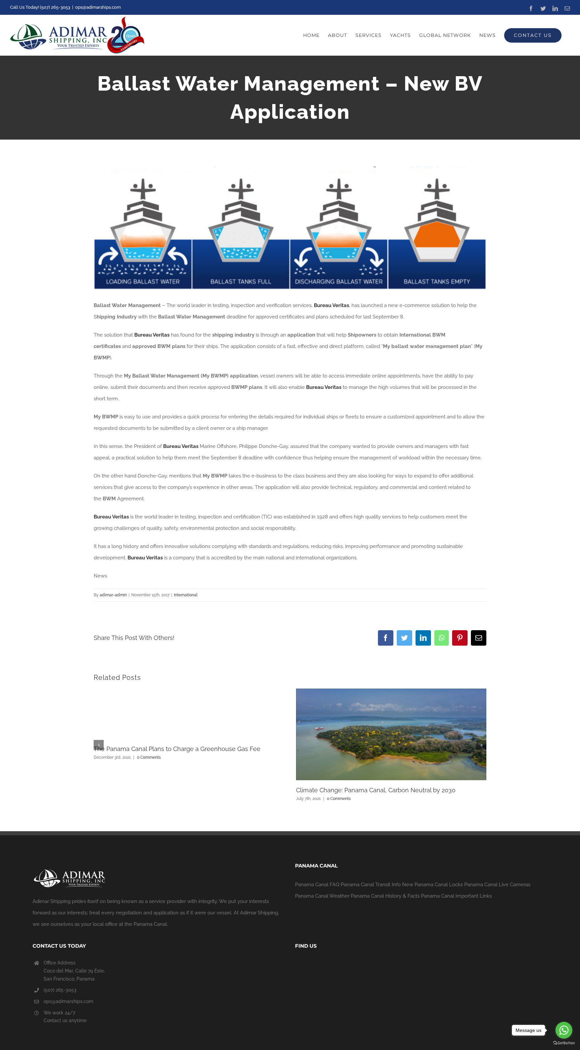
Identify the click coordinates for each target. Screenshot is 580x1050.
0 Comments (149, 757)
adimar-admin (113, 595)
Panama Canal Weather (322, 896)
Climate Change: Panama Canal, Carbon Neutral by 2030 (375, 790)
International (185, 595)
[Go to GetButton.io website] (564, 1043)
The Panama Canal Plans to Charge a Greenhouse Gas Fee (177, 748)
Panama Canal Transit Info (371, 885)
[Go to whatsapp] (563, 1030)
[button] (99, 745)
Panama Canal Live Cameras (497, 885)
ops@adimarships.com (98, 7)
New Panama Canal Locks (432, 885)
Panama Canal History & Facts (385, 896)
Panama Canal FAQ (317, 885)
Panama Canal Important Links (456, 896)
